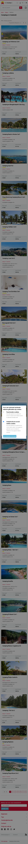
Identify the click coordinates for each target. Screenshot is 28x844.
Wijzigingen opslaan (10, 436)
